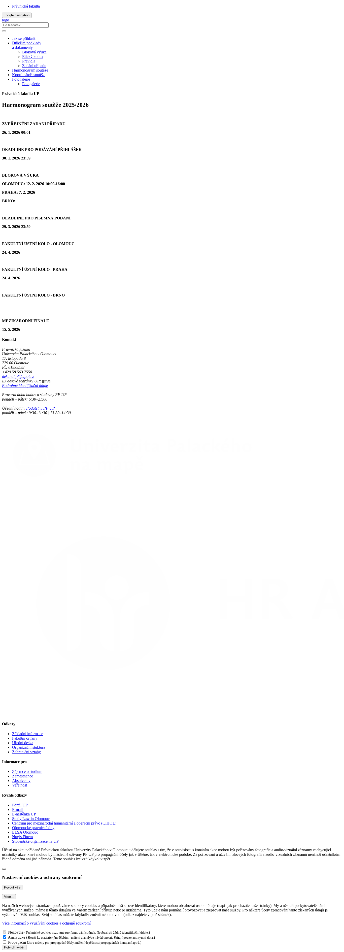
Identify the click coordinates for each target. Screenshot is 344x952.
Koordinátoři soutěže (28, 75)
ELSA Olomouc (25, 832)
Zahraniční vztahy (26, 752)
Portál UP (20, 805)
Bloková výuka (34, 52)
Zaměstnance (22, 776)
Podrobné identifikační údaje (25, 385)
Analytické (16, 937)
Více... (9, 897)
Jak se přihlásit (23, 38)
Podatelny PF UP (40, 408)
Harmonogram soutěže (30, 70)
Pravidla (28, 61)
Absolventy (21, 780)
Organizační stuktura (28, 747)
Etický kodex (32, 56)
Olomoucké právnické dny (33, 828)
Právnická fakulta (26, 6)
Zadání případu (34, 65)
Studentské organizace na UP (35, 841)
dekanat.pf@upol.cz (18, 376)
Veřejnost (19, 785)
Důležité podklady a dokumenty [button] (26, 45)
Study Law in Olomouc (31, 818)
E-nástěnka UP (24, 814)
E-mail (17, 809)
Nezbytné (15, 932)
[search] (4, 31)
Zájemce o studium (27, 771)
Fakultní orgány (24, 738)
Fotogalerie (21, 79)
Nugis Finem (22, 837)
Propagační (17, 942)
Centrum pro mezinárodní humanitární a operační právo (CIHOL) (64, 823)
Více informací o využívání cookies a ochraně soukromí (46, 923)
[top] (4, 869)
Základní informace (27, 734)
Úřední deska (22, 743)
